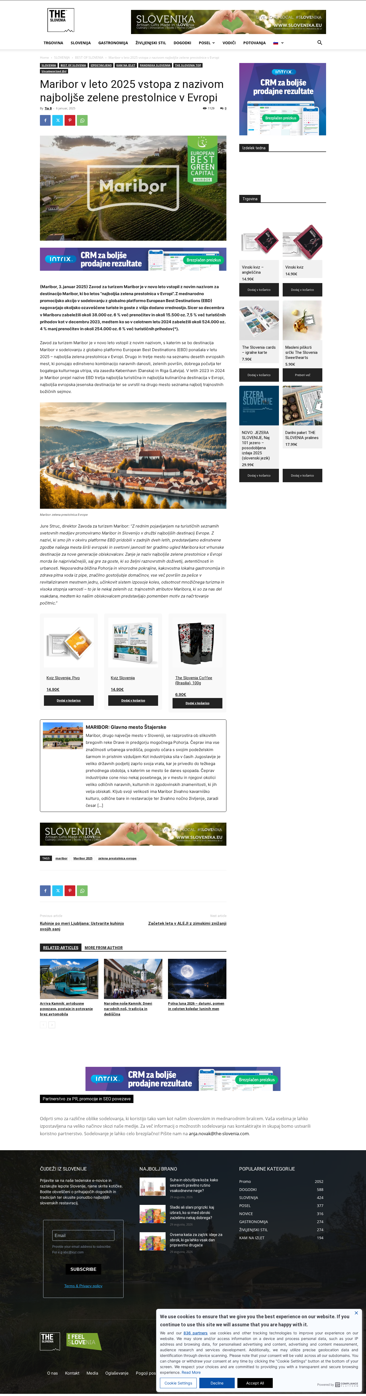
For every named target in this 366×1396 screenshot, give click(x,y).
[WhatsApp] (82, 120)
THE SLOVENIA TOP (188, 65)
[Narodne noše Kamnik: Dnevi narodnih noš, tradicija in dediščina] (133, 979)
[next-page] (51, 1025)
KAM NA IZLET (125, 65)
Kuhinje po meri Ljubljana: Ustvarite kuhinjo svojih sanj (82, 926)
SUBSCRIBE (83, 1269)
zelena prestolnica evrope (117, 858)
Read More (191, 1372)
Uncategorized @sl (54, 71)
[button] (319, 43)
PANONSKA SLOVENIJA (155, 65)
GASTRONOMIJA (113, 42)
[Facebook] (45, 120)
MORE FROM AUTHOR (104, 948)
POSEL (205, 42)
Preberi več (302, 375)
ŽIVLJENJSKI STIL (151, 42)
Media (92, 1373)
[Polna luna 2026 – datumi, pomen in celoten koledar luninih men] (197, 979)
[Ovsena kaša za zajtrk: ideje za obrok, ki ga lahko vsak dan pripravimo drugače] (153, 1241)
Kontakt (72, 1373)
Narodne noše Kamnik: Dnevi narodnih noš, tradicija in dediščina (128, 1008)
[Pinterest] (70, 120)
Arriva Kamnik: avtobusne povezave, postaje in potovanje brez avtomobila (66, 1008)
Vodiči (229, 42)
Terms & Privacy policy (83, 1286)
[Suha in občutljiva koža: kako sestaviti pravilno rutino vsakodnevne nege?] (153, 1187)
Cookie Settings (178, 1383)
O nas (52, 1373)
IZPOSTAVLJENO (101, 65)
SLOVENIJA (81, 42)
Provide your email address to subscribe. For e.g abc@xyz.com (81, 1249)
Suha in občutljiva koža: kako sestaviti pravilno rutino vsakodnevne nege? (194, 1185)
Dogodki (182, 42)
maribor (61, 858)
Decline (217, 1383)
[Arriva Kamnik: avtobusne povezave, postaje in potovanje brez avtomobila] (69, 979)
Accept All (255, 1383)
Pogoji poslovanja (152, 1373)
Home (44, 57)
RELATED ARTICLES (60, 948)
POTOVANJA (254, 42)
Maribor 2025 (82, 858)
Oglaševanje (117, 1373)
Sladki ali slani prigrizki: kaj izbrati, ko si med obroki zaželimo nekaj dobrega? (192, 1212)
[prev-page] (43, 1025)
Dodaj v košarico (69, 700)
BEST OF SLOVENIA (89, 57)
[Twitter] (57, 120)
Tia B (48, 108)
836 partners (196, 1333)
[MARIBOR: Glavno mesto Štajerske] (133, 766)
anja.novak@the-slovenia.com (219, 1134)
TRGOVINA (53, 42)
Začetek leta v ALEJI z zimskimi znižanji (187, 923)
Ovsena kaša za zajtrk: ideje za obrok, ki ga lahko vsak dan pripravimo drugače (196, 1239)
